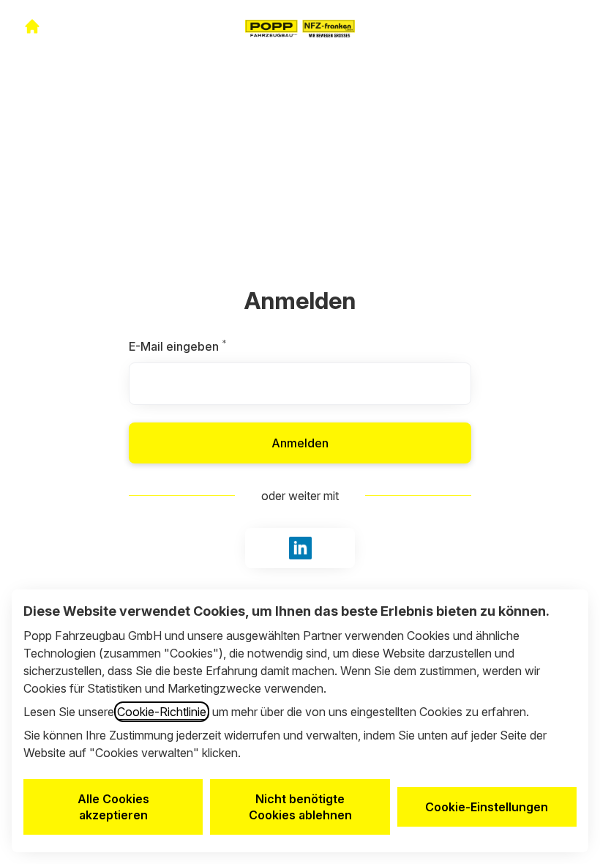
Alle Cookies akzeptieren (113, 807)
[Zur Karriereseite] (32, 26)
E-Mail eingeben (210, 346)
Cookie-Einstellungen (486, 807)
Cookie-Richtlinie (161, 711)
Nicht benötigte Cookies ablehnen (300, 807)
